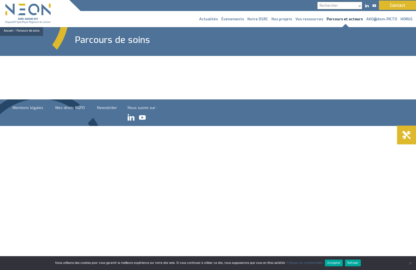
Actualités (208, 19)
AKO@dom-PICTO (381, 19)
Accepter (333, 263)
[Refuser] (410, 263)
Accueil (8, 30)
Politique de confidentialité (305, 263)
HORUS (406, 19)
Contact (397, 5)
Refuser (352, 263)
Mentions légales (27, 107)
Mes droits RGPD (70, 107)
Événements (232, 19)
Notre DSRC (257, 19)
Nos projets (281, 19)
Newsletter (107, 107)
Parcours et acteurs (345, 19)
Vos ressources (309, 19)
